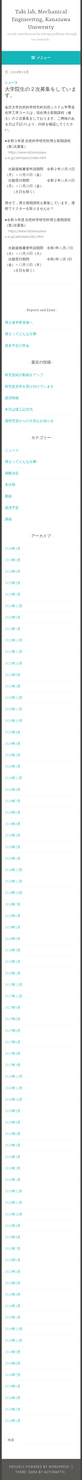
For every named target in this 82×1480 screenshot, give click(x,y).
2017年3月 (13, 1065)
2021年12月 (13, 640)
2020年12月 (13, 697)
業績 (8, 496)
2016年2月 (13, 1168)
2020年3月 (13, 755)
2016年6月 (13, 1133)
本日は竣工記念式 (19, 409)
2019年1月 (13, 858)
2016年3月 (13, 1157)
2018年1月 (13, 973)
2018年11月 (13, 881)
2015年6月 (13, 1260)
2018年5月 (13, 927)
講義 (8, 519)
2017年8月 (13, 1019)
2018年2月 (13, 961)
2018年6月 (13, 916)
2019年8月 (13, 789)
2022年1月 (13, 629)
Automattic (54, 1472)
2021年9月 (13, 674)
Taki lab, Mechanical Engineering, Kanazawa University (41, 20)
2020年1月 (13, 766)
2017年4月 (13, 1053)
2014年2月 (13, 1409)
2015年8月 (13, 1237)
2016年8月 (13, 1122)
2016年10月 (13, 1099)
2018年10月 (13, 892)
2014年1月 (13, 1420)
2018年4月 (13, 938)
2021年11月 (13, 651)
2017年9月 (13, 1007)
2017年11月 (13, 996)
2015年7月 (13, 1248)
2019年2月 (13, 847)
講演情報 (12, 398)
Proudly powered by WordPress (39, 1467)
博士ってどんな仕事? (21, 334)
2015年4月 (13, 1283)
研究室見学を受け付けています (29, 386)
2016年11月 (13, 1088)
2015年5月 (13, 1271)
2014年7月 (13, 1374)
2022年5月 (13, 617)
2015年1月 (13, 1317)
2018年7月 (13, 904)
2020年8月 (13, 732)
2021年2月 (13, 686)
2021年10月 (13, 663)
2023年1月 (13, 594)
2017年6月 (13, 1030)
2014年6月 (13, 1386)
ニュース (11, 82)
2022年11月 (13, 606)
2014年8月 (13, 1363)
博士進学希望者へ (19, 322)
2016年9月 (13, 1111)
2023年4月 (13, 571)
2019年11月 (13, 778)
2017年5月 (13, 1042)
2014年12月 (13, 1329)
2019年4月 (13, 824)
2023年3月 (13, 583)
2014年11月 (13, 1340)
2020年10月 (13, 720)
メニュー (44, 57)
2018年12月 (13, 870)
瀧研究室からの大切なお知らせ (29, 420)
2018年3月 (13, 950)
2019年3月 (13, 835)
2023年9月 (13, 560)
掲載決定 (12, 473)
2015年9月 (13, 1225)
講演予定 (12, 507)
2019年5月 (13, 812)
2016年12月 (13, 1076)
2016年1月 (13, 1179)
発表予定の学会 (17, 345)
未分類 (10, 484)
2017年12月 (13, 984)
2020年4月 (13, 743)
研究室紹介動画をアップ (24, 375)
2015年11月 (13, 1202)
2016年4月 (13, 1145)
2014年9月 (13, 1352)
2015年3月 (13, 1294)
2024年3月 (13, 548)
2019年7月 (13, 801)
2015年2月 (13, 1306)
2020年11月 (13, 709)
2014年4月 (13, 1398)
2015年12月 (13, 1191)
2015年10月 (13, 1214)
